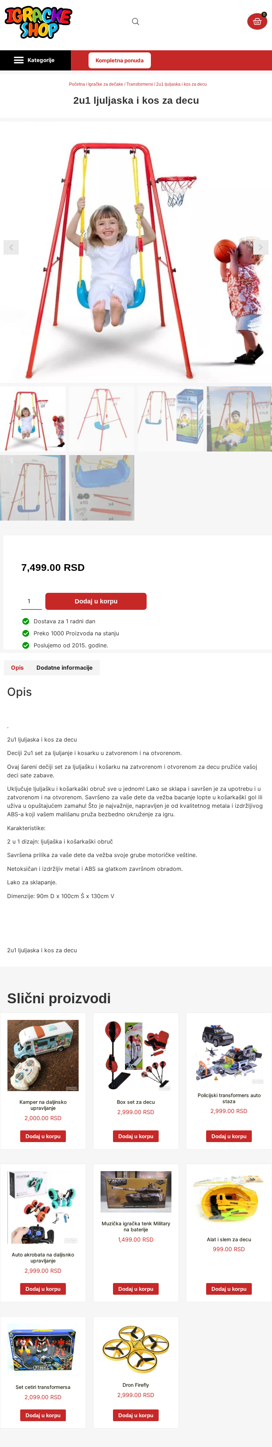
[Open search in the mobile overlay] (135, 21)
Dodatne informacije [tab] (64, 667)
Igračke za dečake (105, 84)
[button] (35, 60)
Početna (77, 84)
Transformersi (139, 84)
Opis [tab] (17, 667)
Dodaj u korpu (96, 601)
